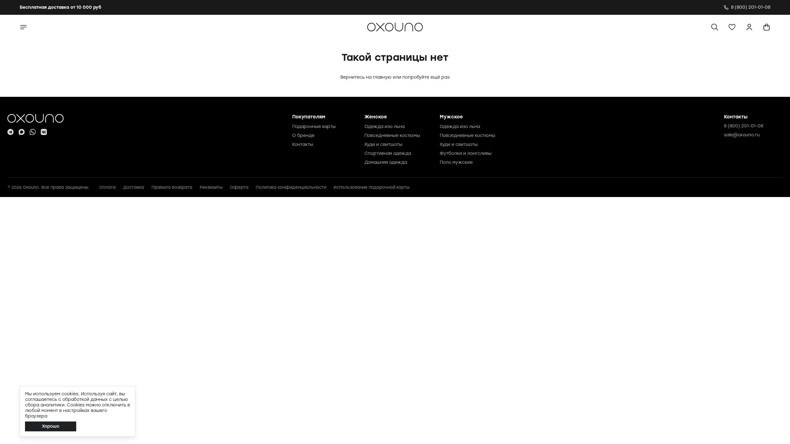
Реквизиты (211, 187)
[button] (732, 27)
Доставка (133, 187)
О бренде (303, 135)
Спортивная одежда (387, 153)
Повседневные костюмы (392, 135)
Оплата (107, 187)
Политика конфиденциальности (291, 187)
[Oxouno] (35, 118)
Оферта (239, 187)
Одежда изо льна (384, 126)
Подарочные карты (314, 126)
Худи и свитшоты (383, 144)
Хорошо (50, 426)
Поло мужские (456, 162)
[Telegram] (10, 132)
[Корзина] (766, 27)
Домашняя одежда (385, 162)
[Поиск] (714, 27)
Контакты (302, 144)
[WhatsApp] (33, 132)
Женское (375, 117)
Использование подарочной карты (372, 187)
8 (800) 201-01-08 (743, 126)
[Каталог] (23, 27)
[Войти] (749, 27)
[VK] (44, 132)
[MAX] (22, 132)
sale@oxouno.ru (742, 135)
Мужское (451, 117)
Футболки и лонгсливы (466, 153)
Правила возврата (172, 187)
